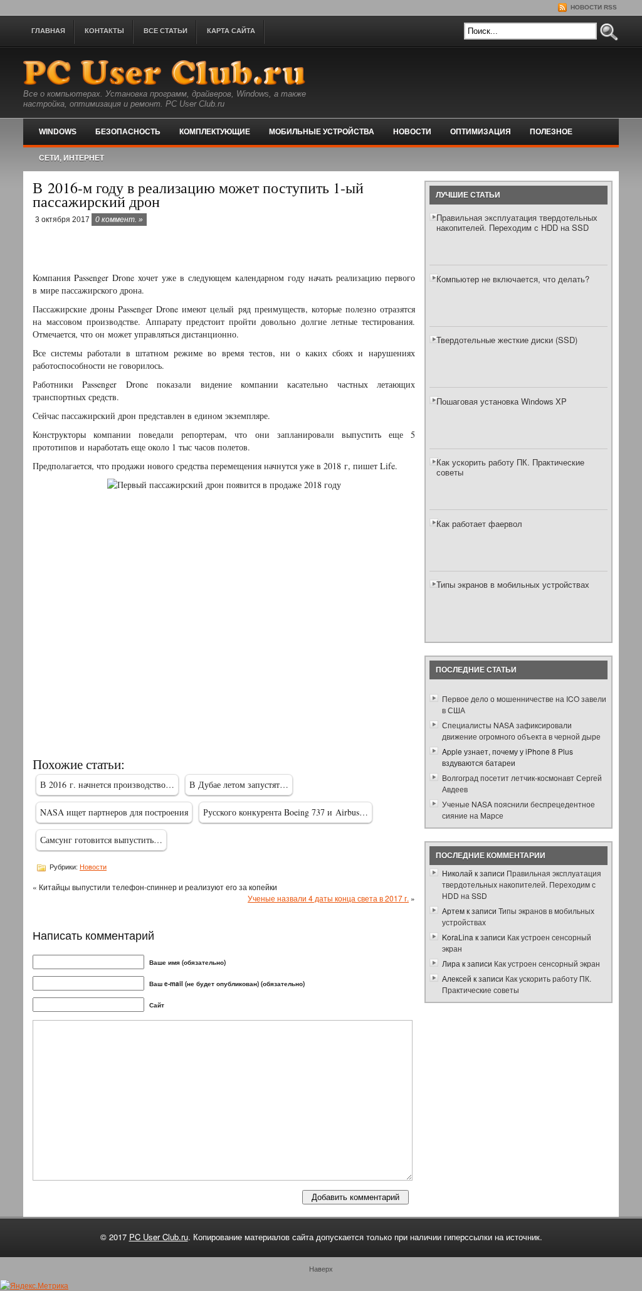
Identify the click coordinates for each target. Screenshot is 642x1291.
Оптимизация (480, 131)
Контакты (104, 31)
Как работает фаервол (479, 523)
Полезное (551, 131)
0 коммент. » (119, 219)
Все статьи (165, 31)
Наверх (321, 1268)
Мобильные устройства (321, 131)
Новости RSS (593, 7)
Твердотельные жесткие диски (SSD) (506, 340)
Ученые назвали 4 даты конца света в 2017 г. (328, 898)
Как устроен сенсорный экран (547, 963)
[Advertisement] (179, 249)
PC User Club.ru (158, 1237)
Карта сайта (231, 31)
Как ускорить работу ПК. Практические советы (510, 467)
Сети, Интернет (71, 158)
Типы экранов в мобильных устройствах (512, 584)
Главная (48, 31)
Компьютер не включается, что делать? (512, 279)
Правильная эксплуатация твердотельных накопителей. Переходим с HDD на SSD (516, 222)
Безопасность (127, 131)
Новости (412, 131)
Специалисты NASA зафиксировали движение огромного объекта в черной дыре (521, 730)
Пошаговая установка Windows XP (501, 401)
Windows (57, 131)
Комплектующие (214, 131)
